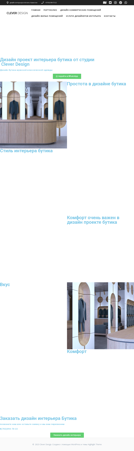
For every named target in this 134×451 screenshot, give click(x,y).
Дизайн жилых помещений (47, 16)
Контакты (110, 16)
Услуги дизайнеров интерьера (83, 16)
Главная (35, 10)
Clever (17, 13)
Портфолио (50, 10)
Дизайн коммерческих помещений (80, 10)
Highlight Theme (95, 444)
